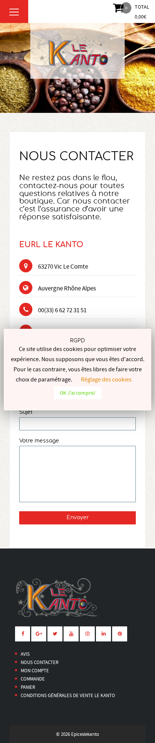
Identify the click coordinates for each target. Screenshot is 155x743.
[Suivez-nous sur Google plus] (38, 633)
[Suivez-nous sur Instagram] (87, 633)
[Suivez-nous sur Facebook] (22, 633)
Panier (28, 687)
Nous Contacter (39, 662)
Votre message (39, 441)
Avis (25, 654)
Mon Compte (35, 670)
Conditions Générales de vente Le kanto (68, 695)
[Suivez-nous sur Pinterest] (119, 633)
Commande (33, 679)
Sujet (26, 412)
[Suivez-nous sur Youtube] (71, 633)
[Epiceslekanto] (77, 51)
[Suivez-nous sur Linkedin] (103, 633)
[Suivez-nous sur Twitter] (54, 633)
